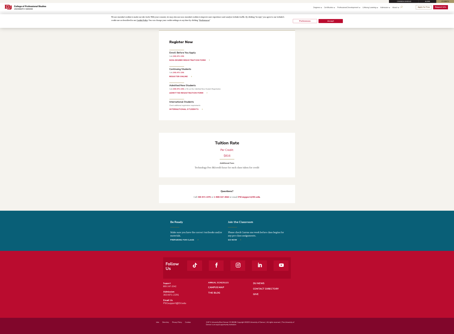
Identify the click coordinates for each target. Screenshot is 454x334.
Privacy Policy (177, 322)
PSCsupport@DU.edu (249, 197)
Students (445, 1)
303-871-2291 (204, 197)
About (394, 7)
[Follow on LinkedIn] (259, 265)
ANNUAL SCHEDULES (218, 282)
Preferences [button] (204, 20)
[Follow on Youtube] (281, 265)
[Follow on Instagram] (238, 265)
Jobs (157, 322)
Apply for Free (424, 7)
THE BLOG (214, 292)
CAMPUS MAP (216, 287)
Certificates (328, 7)
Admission (384, 7)
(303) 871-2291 (178, 56)
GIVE (256, 294)
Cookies (188, 322)
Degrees (316, 7)
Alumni (427, 1)
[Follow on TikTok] (195, 265)
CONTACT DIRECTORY (266, 288)
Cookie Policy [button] (142, 20)
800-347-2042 (169, 286)
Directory (165, 322)
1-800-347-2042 (221, 197)
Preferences (305, 21)
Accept (330, 21)
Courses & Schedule (404, 1)
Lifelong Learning (369, 7)
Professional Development (347, 7)
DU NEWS (258, 283)
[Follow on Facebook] (216, 265)
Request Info (440, 7)
